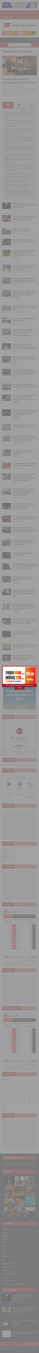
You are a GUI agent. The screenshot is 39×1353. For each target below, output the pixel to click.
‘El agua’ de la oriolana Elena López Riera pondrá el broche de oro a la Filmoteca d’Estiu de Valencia (19, 140)
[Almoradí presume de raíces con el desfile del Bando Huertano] (6, 427)
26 (14, 1101)
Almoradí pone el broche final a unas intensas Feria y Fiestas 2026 (23, 359)
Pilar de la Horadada (9, 1267)
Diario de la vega (19, 86)
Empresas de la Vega (9, 1281)
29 (29, 1101)
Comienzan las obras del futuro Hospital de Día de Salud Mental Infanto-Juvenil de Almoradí (19, 148)
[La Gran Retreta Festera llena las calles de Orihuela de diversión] (6, 466)
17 (5, 1098)
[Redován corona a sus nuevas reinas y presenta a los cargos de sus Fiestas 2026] (6, 205)
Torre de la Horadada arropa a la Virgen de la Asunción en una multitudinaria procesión (24, 218)
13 (19, 1094)
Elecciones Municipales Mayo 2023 (13, 1284)
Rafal (4, 1250)
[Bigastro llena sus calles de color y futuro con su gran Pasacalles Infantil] (6, 308)
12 (14, 1094)
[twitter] (11, 17)
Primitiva (5, 851)
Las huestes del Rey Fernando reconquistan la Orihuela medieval (23, 452)
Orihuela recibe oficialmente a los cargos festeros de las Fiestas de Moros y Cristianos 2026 (24, 621)
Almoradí (5, 1236)
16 (34, 1094)
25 (10, 1101)
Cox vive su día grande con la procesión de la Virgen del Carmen (22, 579)
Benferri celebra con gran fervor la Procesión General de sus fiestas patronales (24, 267)
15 (29, 1094)
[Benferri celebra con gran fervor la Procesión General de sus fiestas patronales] (6, 268)
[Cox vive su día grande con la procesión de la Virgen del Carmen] (6, 579)
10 (5, 1094)
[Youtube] (6, 17)
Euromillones (6, 856)
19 (14, 1098)
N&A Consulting (19, 1351)
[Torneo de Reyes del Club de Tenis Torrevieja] (6, 1323)
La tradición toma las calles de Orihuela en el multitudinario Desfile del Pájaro (23, 542)
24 (5, 1101)
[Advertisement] (19, 824)
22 (29, 1098)
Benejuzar (5, 1270)
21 (24, 1098)
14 (24, 1094)
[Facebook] (2, 17)
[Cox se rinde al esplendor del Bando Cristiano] (6, 555)
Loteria (4, 859)
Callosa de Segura (8, 1263)
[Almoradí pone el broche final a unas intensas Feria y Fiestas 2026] (6, 359)
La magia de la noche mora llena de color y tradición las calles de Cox (24, 634)
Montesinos (6, 1256)
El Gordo (5, 854)
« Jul (3, 1110)
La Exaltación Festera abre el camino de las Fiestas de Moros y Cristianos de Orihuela (24, 657)
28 (24, 1101)
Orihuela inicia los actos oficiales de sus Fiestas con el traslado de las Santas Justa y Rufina (24, 566)
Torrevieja (5, 1232)
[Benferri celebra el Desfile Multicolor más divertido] (6, 231)
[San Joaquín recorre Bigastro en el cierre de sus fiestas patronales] (6, 242)
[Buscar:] (19, 45)
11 (10, 1094)
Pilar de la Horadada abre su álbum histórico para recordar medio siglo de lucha (18, 193)
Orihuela (5, 1229)
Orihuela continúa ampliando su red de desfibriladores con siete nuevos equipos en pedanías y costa (19, 167)
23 (34, 1098)
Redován (5, 1246)
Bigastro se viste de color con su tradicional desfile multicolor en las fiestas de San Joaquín (24, 280)
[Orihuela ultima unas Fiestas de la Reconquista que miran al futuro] (6, 647)
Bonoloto (5, 849)
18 (10, 1098)
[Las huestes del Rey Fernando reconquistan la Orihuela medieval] (6, 453)
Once (4, 861)
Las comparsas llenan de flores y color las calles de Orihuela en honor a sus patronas (24, 506)
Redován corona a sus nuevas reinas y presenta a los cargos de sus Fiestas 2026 (18, 114)
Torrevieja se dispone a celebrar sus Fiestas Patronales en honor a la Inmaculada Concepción (24, 1310)
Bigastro (5, 1239)
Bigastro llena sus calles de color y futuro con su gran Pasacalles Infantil (24, 308)
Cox (3, 1260)
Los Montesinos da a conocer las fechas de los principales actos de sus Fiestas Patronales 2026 (19, 123)
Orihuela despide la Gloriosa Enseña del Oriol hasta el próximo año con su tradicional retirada (24, 529)
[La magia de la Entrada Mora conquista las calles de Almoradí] (6, 387)
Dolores (4, 1253)
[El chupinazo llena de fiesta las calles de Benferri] (6, 321)
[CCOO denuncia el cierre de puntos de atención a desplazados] (6, 1334)
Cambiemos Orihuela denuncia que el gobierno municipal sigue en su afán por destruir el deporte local (19, 131)
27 (19, 1101)
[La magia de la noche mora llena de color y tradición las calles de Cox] (6, 634)
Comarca (5, 1277)
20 (19, 1098)
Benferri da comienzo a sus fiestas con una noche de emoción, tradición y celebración (24, 346)
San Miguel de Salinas (9, 1274)
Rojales (4, 1243)
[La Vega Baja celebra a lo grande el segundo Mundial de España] (6, 519)
